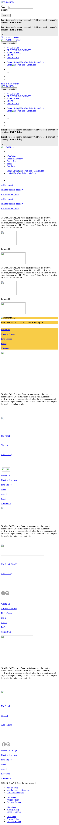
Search (4, 10)
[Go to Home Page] (29, 40)
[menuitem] (32, 48)
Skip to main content (10, 37)
